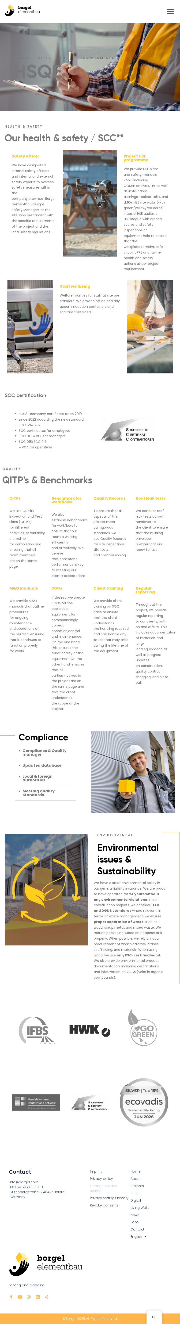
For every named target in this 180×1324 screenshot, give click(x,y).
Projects (137, 1186)
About (136, 1178)
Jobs (135, 1222)
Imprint (96, 1171)
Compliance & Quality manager (44, 752)
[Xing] (47, 1297)
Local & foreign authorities (37, 778)
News (135, 1215)
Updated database (41, 765)
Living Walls (140, 1207)
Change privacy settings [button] (103, 1188)
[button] (45, 752)
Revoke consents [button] (104, 1205)
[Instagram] (29, 1297)
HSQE (135, 1193)
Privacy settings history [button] (109, 1198)
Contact (137, 1229)
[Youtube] (20, 1297)
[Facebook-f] (11, 1297)
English (136, 1236)
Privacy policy (101, 1178)
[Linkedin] (38, 1297)
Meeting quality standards (38, 793)
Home (136, 1171)
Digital (136, 1200)
